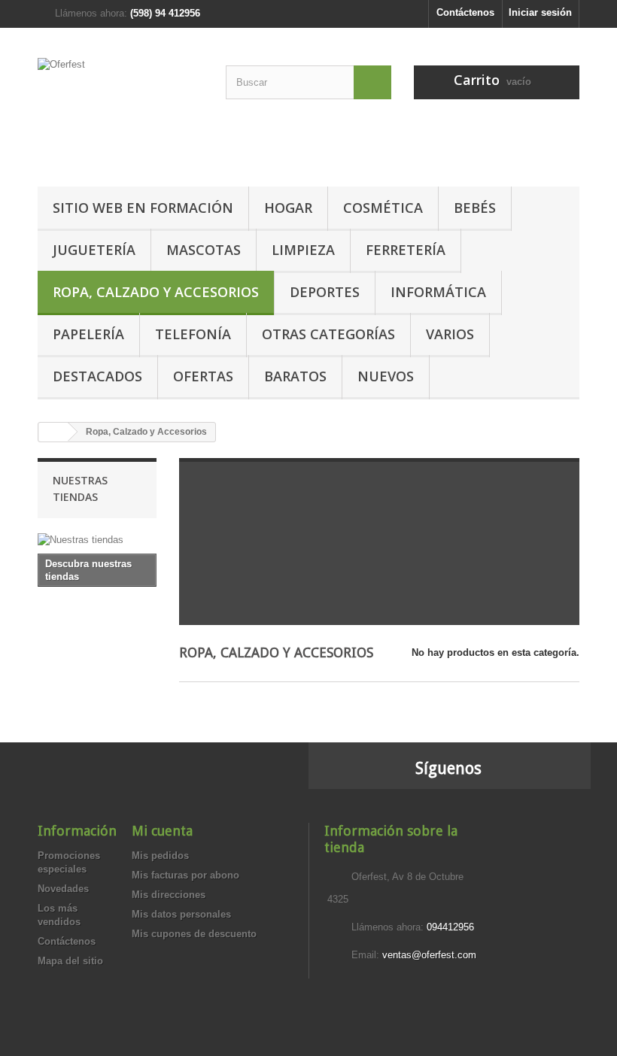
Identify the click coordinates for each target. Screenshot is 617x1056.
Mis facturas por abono (185, 875)
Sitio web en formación (143, 208)
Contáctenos (465, 12)
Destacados (97, 376)
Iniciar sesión (540, 12)
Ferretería (405, 250)
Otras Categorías (328, 334)
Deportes (325, 292)
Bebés (475, 208)
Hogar (288, 208)
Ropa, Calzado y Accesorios (156, 292)
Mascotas (203, 250)
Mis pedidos (160, 855)
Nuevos (385, 376)
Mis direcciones (168, 894)
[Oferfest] (120, 113)
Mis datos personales (181, 914)
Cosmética (383, 208)
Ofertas (203, 376)
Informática (438, 292)
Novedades (63, 888)
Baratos (295, 376)
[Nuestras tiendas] (97, 540)
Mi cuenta (162, 831)
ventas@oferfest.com (429, 954)
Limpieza (303, 250)
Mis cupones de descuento (194, 933)
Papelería (88, 334)
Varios (450, 334)
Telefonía (193, 334)
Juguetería (94, 250)
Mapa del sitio (70, 960)
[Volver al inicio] (53, 432)
